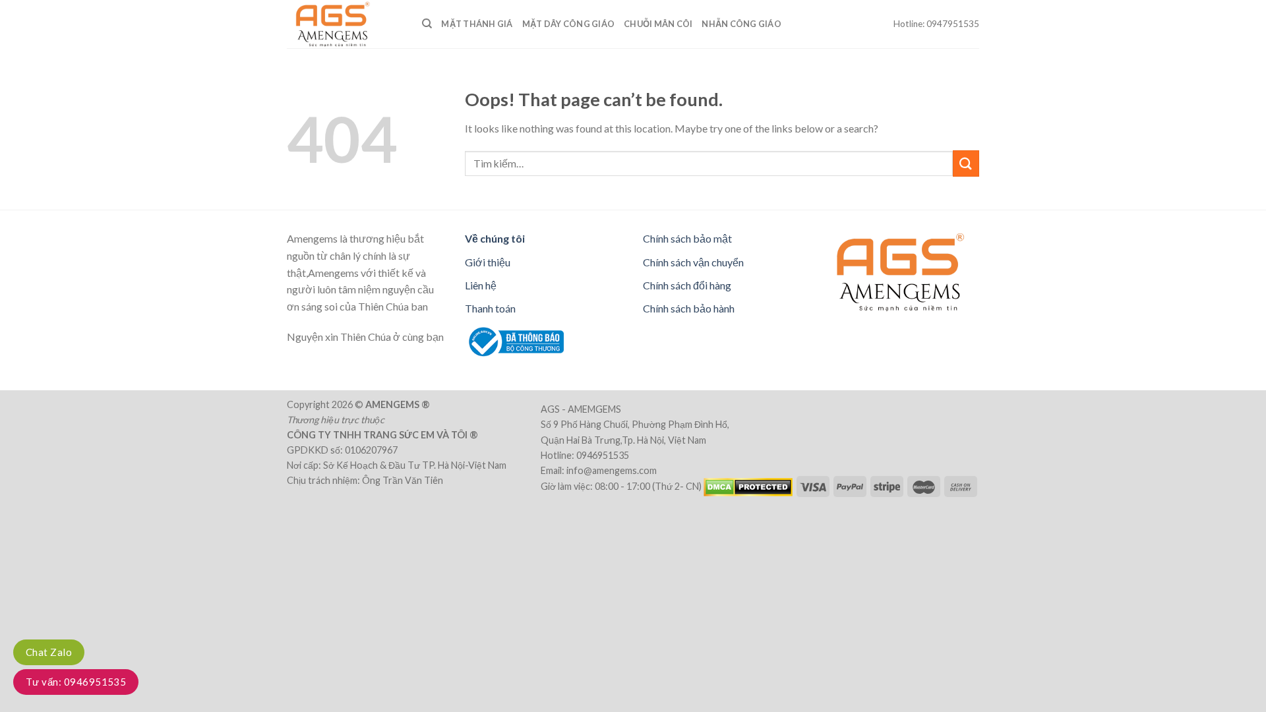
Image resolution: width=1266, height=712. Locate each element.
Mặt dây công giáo (568, 23)
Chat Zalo (49, 652)
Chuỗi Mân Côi (658, 23)
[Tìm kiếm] (427, 23)
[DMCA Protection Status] (748, 485)
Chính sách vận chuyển (693, 262)
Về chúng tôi (495, 238)
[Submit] (966, 163)
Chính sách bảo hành (689, 308)
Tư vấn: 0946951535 (76, 682)
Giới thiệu (487, 262)
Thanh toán (490, 308)
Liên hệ (481, 285)
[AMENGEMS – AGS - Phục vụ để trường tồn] (344, 24)
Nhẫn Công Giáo (741, 23)
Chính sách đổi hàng (687, 285)
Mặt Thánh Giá (476, 23)
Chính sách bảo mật (687, 238)
